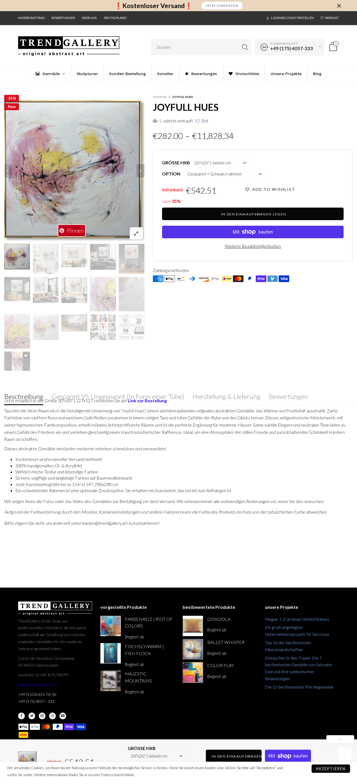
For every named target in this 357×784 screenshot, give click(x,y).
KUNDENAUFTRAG (31, 18)
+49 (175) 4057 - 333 (36, 701)
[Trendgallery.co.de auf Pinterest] (42, 716)
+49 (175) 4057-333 (291, 48)
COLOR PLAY (220, 665)
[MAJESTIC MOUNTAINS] (110, 680)
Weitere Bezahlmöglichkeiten (253, 246)
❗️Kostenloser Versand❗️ (153, 5)
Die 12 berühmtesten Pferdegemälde (299, 686)
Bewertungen (63, 18)
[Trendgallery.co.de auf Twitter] (31, 716)
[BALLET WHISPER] (193, 649)
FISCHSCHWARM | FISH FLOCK (144, 650)
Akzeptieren (331, 768)
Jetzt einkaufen (222, 5)
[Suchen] (245, 47)
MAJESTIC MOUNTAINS (138, 677)
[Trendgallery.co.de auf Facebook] (21, 716)
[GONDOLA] (193, 626)
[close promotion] (339, 5)
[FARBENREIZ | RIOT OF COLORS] (110, 626)
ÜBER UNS (89, 18)
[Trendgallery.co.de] (68, 46)
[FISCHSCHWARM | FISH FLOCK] (110, 653)
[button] (8, 170)
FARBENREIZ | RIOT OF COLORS (149, 622)
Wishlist (332, 18)
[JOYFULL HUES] (74, 170)
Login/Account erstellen (292, 18)
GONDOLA (218, 619)
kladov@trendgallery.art (38, 684)
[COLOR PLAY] (193, 672)
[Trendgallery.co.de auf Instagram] (52, 716)
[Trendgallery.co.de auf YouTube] (62, 716)
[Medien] (136, 233)
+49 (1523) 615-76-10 (37, 694)
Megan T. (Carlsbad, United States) (297, 619)
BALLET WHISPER (226, 642)
